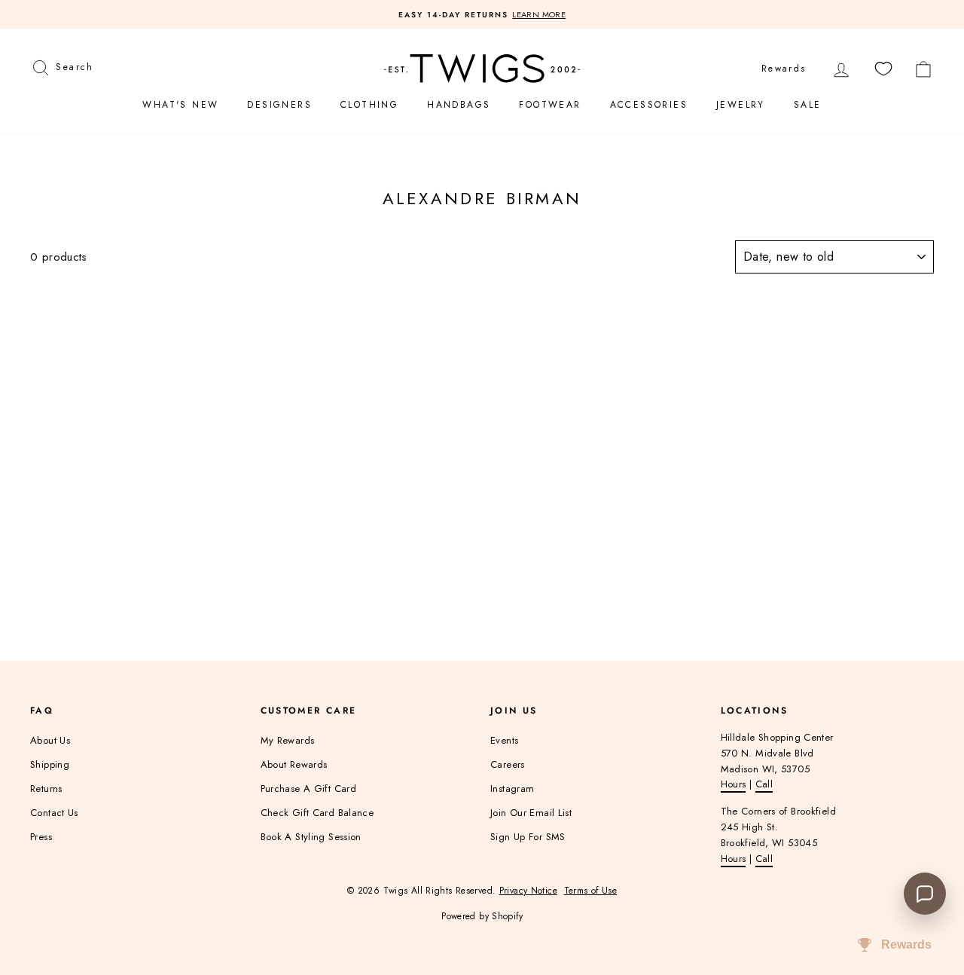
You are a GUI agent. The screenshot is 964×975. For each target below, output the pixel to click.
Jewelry (740, 105)
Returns (46, 788)
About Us (50, 740)
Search (74, 65)
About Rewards (294, 764)
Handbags (458, 105)
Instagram (512, 788)
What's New (180, 105)
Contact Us (54, 812)
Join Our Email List (531, 812)
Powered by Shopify (482, 916)
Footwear (550, 105)
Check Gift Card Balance (317, 812)
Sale (808, 105)
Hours (733, 784)
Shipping (49, 764)
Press (41, 837)
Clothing (369, 105)
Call (764, 784)
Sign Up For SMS (528, 837)
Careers (507, 764)
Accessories (649, 105)
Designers (279, 105)
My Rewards (288, 740)
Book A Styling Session (311, 837)
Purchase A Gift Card (309, 788)
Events (504, 740)
